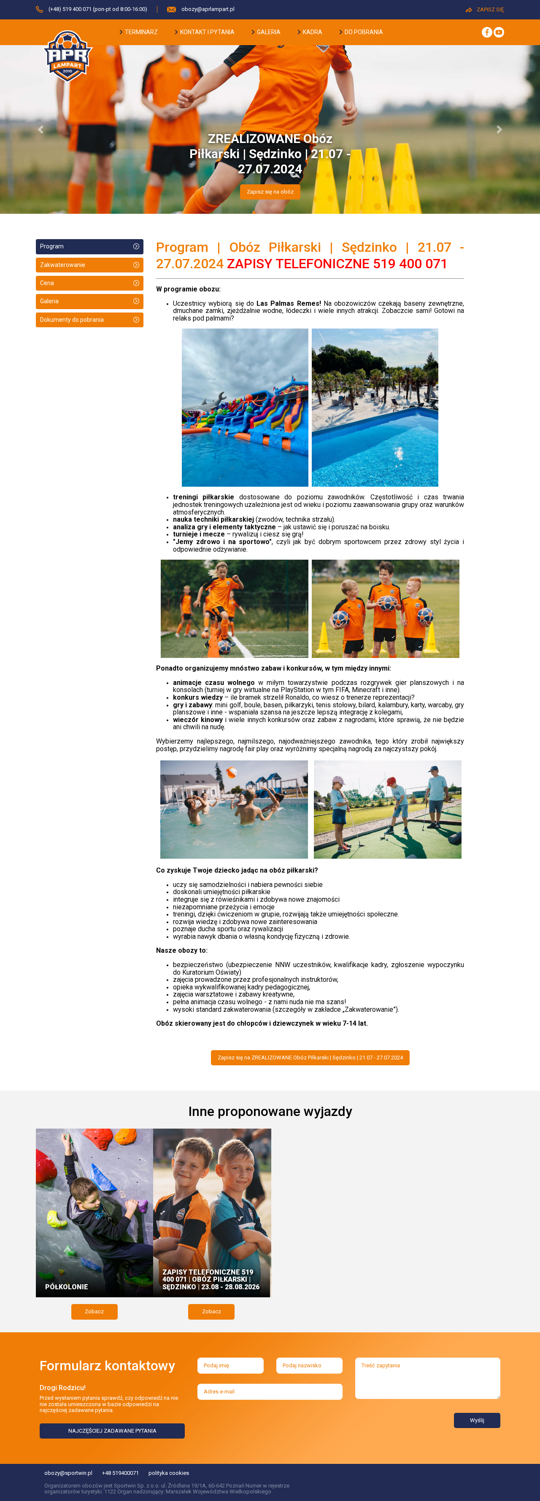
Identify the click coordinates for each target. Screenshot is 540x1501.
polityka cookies (168, 1473)
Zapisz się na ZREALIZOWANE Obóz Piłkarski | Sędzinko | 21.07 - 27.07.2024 (310, 1057)
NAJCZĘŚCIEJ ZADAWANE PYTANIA (112, 1431)
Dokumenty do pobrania (72, 319)
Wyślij (477, 1420)
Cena (47, 283)
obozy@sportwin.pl (68, 1473)
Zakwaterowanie (62, 264)
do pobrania (363, 32)
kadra (312, 32)
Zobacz (94, 1311)
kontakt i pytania (207, 32)
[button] (40, 129)
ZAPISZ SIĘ (490, 9)
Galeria (49, 301)
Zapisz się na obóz (270, 192)
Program (52, 246)
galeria (268, 32)
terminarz (141, 32)
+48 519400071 (120, 1473)
